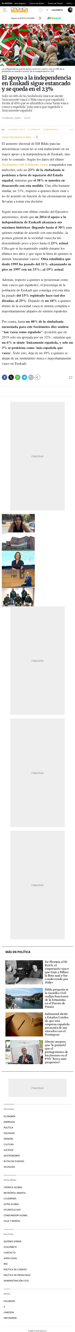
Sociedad (9, 1133)
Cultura (9, 1144)
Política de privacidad (17, 1275)
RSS (6, 1263)
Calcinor (70, 3)
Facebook (9, 1301)
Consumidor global (16, 1215)
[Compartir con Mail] (31, 377)
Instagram (10, 1318)
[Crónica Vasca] (24, 10)
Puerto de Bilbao (36, 3)
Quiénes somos (12, 1241)
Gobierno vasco (16, 129)
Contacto (9, 1252)
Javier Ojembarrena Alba (16, 137)
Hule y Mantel (12, 1221)
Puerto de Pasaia (55, 3)
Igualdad (9, 1166)
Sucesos (8, 1150)
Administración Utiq (16, 1280)
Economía (9, 1116)
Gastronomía (12, 1155)
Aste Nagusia (20, 3)
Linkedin (9, 1312)
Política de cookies (15, 1269)
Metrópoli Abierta (15, 1192)
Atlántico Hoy (12, 1209)
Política (8, 1127)
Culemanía (10, 1198)
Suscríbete (10, 1247)
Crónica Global (13, 1187)
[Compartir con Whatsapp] (17, 377)
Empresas (9, 1122)
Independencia (50, 129)
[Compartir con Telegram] (24, 377)
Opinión (8, 1138)
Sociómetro (34, 129)
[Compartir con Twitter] (11, 377)
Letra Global (11, 1204)
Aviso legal (10, 1258)
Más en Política (17, 952)
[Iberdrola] (54, 18)
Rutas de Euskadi (14, 1161)
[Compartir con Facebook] (4, 377)
